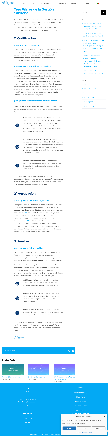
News (85, 84)
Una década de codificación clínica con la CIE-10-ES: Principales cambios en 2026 (94, 26)
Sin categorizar (88, 93)
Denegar (84, 428)
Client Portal (80, 397)
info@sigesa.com (29, 402)
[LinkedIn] (27, 405)
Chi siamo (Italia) (80, 393)
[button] (104, 417)
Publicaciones (80, 401)
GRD (26, 213)
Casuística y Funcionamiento (38, 369)
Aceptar (69, 428)
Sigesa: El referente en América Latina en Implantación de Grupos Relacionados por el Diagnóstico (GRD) (92, 61)
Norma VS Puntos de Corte (13, 369)
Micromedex (27, 418)
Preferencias (98, 428)
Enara (27, 422)
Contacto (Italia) (81, 406)
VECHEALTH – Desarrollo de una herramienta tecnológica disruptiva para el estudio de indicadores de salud (93, 46)
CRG (29, 221)
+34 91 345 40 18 (30, 399)
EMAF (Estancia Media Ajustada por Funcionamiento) (64, 369)
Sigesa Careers (80, 410)
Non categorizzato (90, 88)
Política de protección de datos (84, 432)
